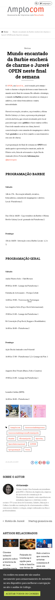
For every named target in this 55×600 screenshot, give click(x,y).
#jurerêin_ (40, 438)
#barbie (11, 438)
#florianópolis (25, 438)
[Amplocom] (27, 11)
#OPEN (33, 444)
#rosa (27, 449)
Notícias (27, 48)
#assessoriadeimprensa (35, 427)
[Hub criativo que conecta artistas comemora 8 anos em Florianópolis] (44, 547)
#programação (14, 449)
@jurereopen (11, 159)
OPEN (9, 85)
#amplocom (15, 427)
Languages (46, 3)
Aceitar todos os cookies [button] (22, 593)
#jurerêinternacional (16, 444)
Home (6, 32)
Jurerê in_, (20, 85)
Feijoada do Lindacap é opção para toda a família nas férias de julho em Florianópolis (27, 564)
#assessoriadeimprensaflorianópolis (23, 433)
